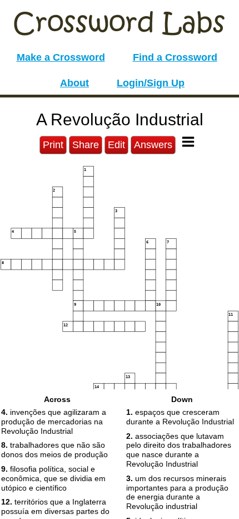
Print (53, 144)
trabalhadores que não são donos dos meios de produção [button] (54, 449)
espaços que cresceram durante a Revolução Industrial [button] (180, 417)
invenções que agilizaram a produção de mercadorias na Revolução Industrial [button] (53, 421)
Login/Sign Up (151, 83)
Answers (153, 144)
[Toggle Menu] (188, 141)
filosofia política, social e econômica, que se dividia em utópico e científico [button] (53, 478)
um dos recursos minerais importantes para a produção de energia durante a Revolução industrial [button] (177, 492)
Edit (116, 144)
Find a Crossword (175, 57)
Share (85, 144)
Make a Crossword (61, 57)
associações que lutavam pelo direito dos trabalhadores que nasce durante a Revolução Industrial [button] (178, 450)
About (74, 83)
